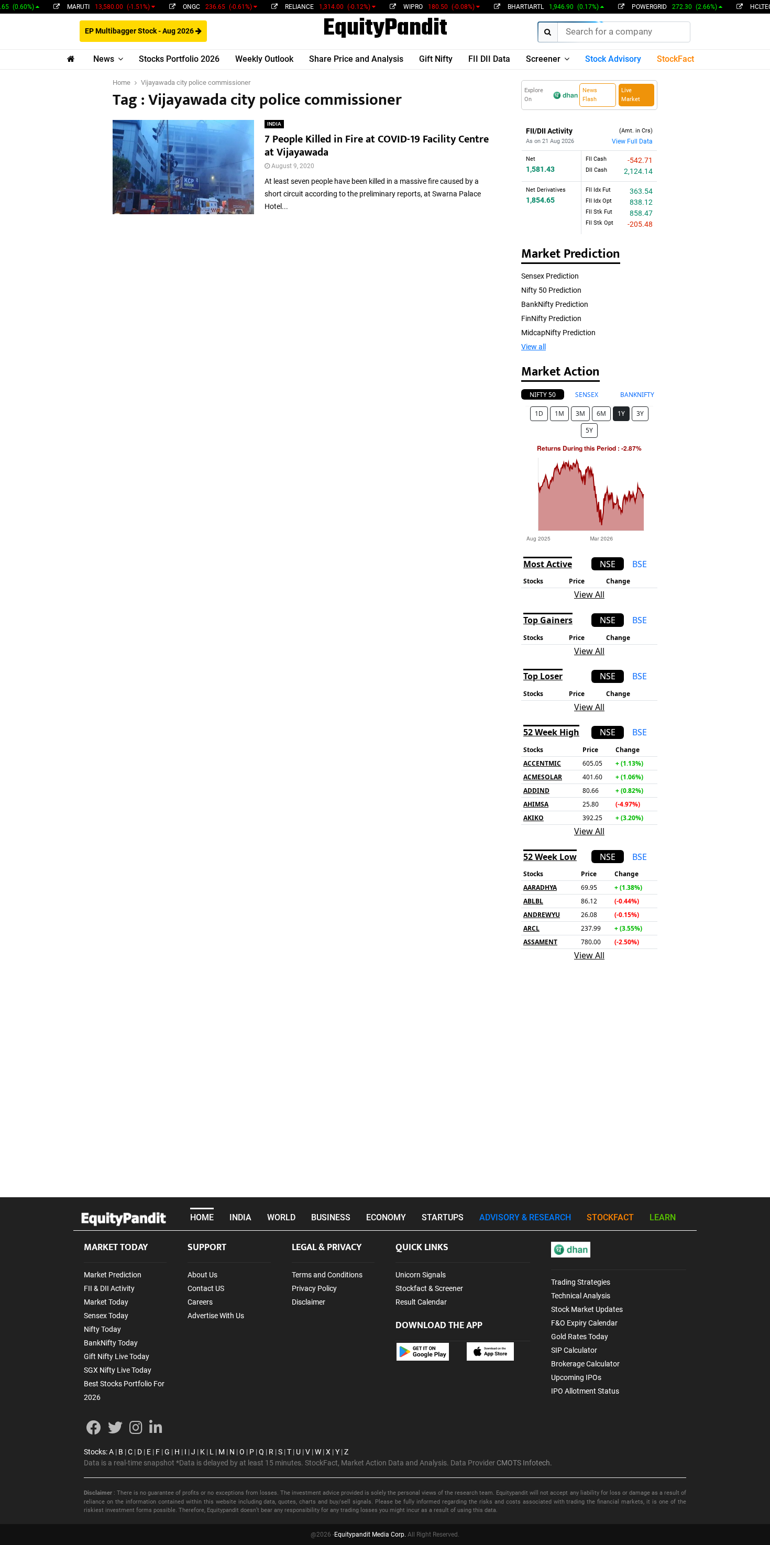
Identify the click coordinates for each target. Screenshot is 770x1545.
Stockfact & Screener (429, 1288)
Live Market (630, 95)
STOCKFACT (610, 1217)
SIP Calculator (574, 1350)
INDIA (274, 124)
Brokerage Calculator (585, 1364)
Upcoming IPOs (576, 1377)
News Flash (589, 95)
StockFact (675, 59)
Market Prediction (112, 1275)
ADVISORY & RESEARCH (525, 1217)
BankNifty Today (111, 1343)
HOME (202, 1217)
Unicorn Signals (420, 1275)
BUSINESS (330, 1217)
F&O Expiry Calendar (584, 1323)
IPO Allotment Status (585, 1391)
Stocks (95, 1452)
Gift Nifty (436, 59)
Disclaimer (308, 1302)
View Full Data (632, 141)
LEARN (663, 1217)
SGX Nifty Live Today (117, 1370)
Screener (543, 59)
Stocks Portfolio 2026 (179, 59)
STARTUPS (443, 1217)
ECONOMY (386, 1217)
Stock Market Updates (587, 1309)
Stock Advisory (613, 59)
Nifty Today (102, 1329)
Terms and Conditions (327, 1275)
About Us (202, 1275)
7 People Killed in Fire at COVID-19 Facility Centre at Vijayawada (377, 145)
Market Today (106, 1302)
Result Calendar (421, 1302)
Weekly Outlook (264, 59)
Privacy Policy (314, 1288)
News (103, 59)
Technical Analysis (580, 1296)
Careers (200, 1302)
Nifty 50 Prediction (551, 290)
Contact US (206, 1288)
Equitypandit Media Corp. (370, 1534)
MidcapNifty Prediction (558, 332)
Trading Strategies (580, 1282)
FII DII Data (489, 59)
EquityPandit (385, 28)
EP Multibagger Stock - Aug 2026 (140, 31)
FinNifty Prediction (551, 318)
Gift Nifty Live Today (116, 1356)
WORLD (281, 1217)
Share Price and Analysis (356, 59)
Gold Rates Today (579, 1336)
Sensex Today (106, 1315)
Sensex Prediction (550, 276)
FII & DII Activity (109, 1288)
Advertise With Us (216, 1315)
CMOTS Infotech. (524, 1463)
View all (533, 347)
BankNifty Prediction (554, 304)
